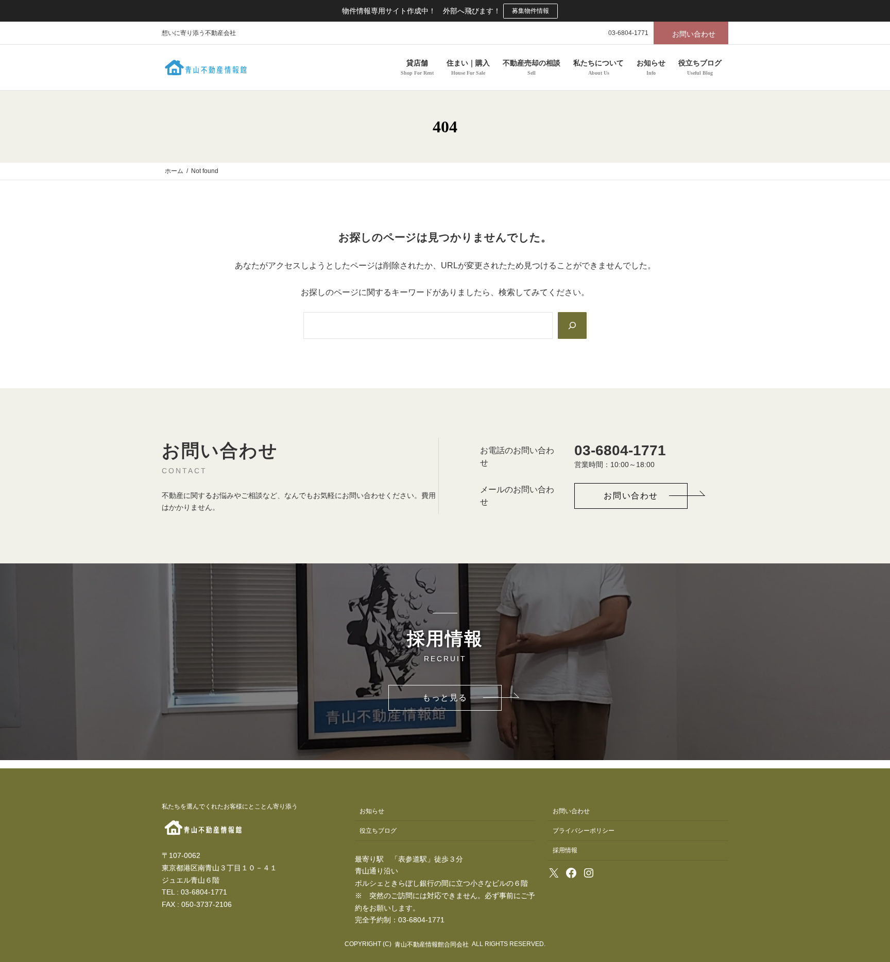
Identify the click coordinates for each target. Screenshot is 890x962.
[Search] (572, 325)
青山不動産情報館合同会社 (432, 944)
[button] (691, 33)
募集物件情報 (530, 10)
